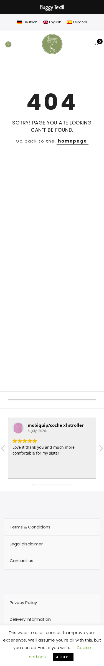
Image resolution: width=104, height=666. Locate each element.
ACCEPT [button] (63, 657)
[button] (100, 449)
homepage (72, 141)
